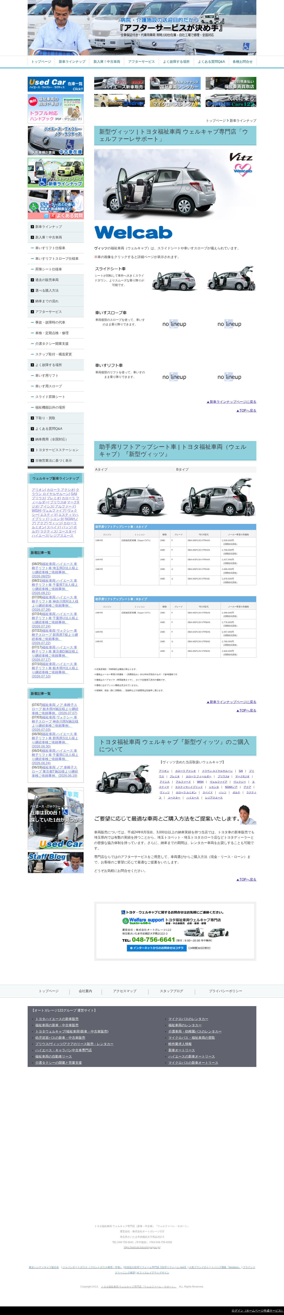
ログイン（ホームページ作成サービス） (258, 1310)
